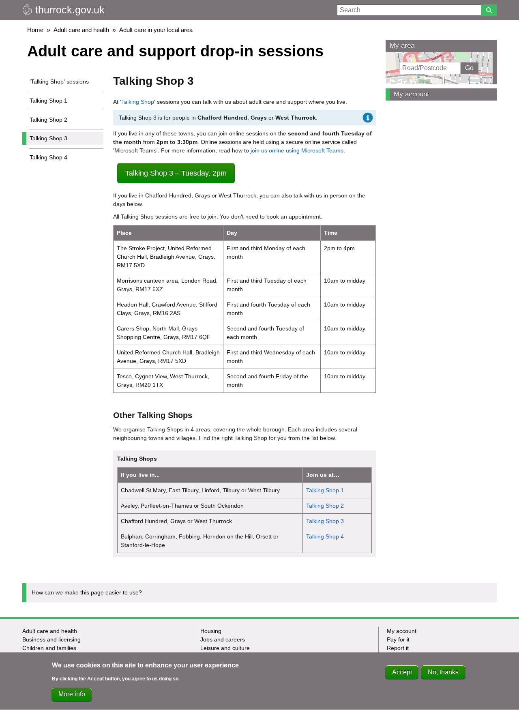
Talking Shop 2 (48, 119)
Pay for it (398, 639)
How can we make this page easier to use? (87, 592)
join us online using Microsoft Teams (297, 150)
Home (35, 29)
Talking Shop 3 (48, 138)
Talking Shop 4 (48, 157)
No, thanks (443, 672)
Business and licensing (51, 639)
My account (411, 94)
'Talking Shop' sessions (59, 81)
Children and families (49, 648)
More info (71, 694)
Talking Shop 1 (48, 100)
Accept (402, 672)
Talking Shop (137, 102)
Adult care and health (81, 29)
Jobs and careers (222, 639)
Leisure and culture (225, 648)
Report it (398, 648)
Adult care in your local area (156, 29)
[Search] (489, 10)
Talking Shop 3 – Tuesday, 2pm (176, 173)
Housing (210, 631)
